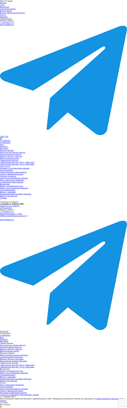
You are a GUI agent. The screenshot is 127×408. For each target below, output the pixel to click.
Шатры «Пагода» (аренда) (11, 156)
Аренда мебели (6, 170)
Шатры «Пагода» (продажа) (12, 359)
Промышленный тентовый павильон (15, 194)
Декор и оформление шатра (11, 174)
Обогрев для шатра (8, 176)
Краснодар (4, 7)
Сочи (2, 5)
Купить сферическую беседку (12, 13)
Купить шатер (6, 11)
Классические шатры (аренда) (12, 152)
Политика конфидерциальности (13, 393)
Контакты (4, 148)
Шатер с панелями (8, 192)
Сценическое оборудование (11, 182)
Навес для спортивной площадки (14, 188)
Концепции (5, 184)
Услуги (3, 15)
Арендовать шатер (8, 9)
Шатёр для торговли (8, 196)
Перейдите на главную (9, 206)
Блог (2, 144)
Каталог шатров (7, 150)
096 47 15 (7, 23)
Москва (3, 3)
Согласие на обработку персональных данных (19, 395)
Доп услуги (5, 166)
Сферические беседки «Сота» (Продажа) (17, 164)
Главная (3, 198)
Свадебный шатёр (7, 190)
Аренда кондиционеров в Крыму (14, 178)
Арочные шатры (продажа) (11, 357)
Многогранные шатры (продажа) (14, 355)
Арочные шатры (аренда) (10, 154)
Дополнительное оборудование (13, 172)
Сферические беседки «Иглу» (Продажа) (17, 162)
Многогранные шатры (9, 158)
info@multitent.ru (7, 25)
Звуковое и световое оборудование (14, 168)
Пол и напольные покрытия (12, 180)
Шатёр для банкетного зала (11, 186)
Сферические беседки (9, 160)
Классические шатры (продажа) (13, 361)
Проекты (4, 17)
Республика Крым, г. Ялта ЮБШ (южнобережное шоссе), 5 (13, 215)
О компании (5, 141)
